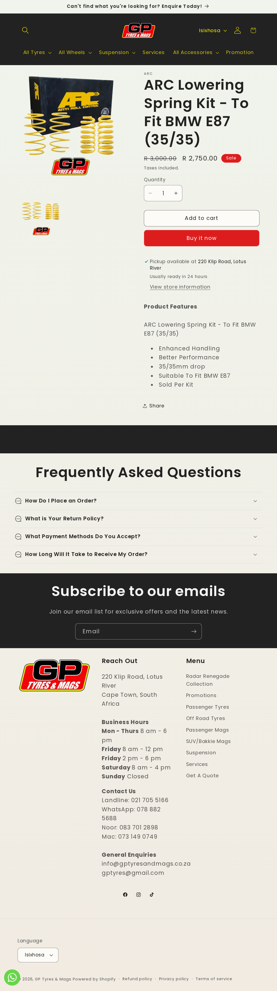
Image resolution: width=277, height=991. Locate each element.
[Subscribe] (194, 631)
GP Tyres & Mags (53, 979)
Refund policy (137, 979)
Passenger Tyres (207, 707)
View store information (180, 286)
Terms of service (214, 979)
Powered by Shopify (94, 979)
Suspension (201, 752)
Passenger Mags (207, 729)
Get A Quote (202, 775)
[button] (25, 30)
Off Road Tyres (205, 718)
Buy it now (202, 238)
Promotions (201, 695)
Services (197, 764)
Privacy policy (174, 979)
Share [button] (156, 405)
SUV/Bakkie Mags (208, 741)
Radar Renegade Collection (208, 680)
